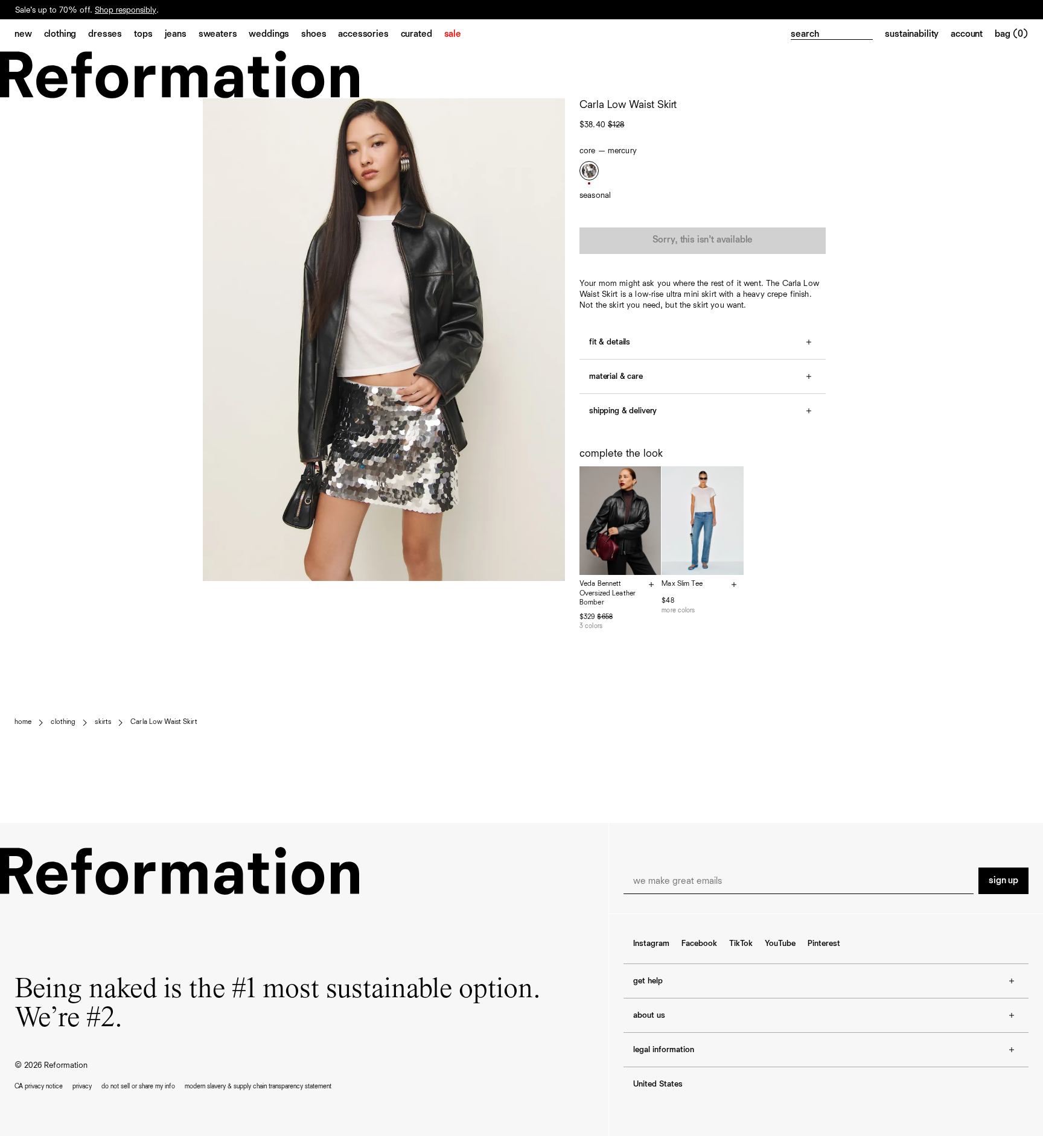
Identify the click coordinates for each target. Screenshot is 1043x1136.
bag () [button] (1012, 34)
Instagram (651, 943)
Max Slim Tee (682, 584)
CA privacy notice (38, 1086)
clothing (63, 722)
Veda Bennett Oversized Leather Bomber (607, 593)
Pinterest (824, 943)
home (22, 722)
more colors (678, 610)
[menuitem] (29, 35)
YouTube (780, 943)
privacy (82, 1086)
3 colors (590, 626)
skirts (103, 722)
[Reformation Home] (521, 74)
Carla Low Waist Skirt (163, 722)
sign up (1003, 881)
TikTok (741, 943)
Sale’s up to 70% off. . (87, 10)
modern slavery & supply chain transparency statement (258, 1086)
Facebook (699, 943)
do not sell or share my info (138, 1086)
